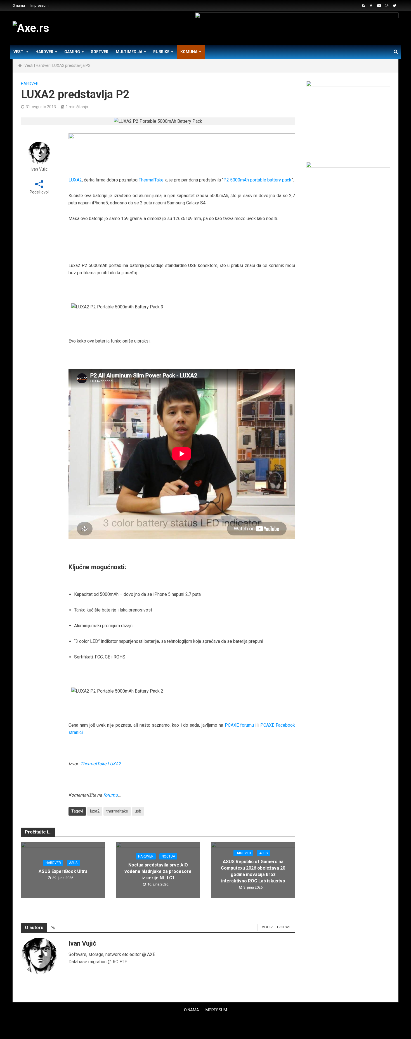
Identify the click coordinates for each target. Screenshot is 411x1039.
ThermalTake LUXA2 (100, 763)
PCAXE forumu (239, 725)
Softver (99, 51)
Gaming (72, 51)
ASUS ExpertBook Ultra (63, 871)
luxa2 (95, 811)
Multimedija (129, 51)
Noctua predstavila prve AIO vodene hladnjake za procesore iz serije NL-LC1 (158, 871)
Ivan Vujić (39, 169)
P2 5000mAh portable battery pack (257, 180)
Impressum (39, 5)
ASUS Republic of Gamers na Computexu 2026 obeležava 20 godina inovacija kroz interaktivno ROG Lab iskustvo (253, 871)
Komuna (188, 51)
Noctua (168, 856)
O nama (19, 5)
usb (138, 811)
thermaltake (117, 811)
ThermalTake (151, 180)
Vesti (19, 51)
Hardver (44, 51)
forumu (110, 795)
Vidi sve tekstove (276, 927)
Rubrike (161, 51)
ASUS (73, 863)
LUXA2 (75, 180)
